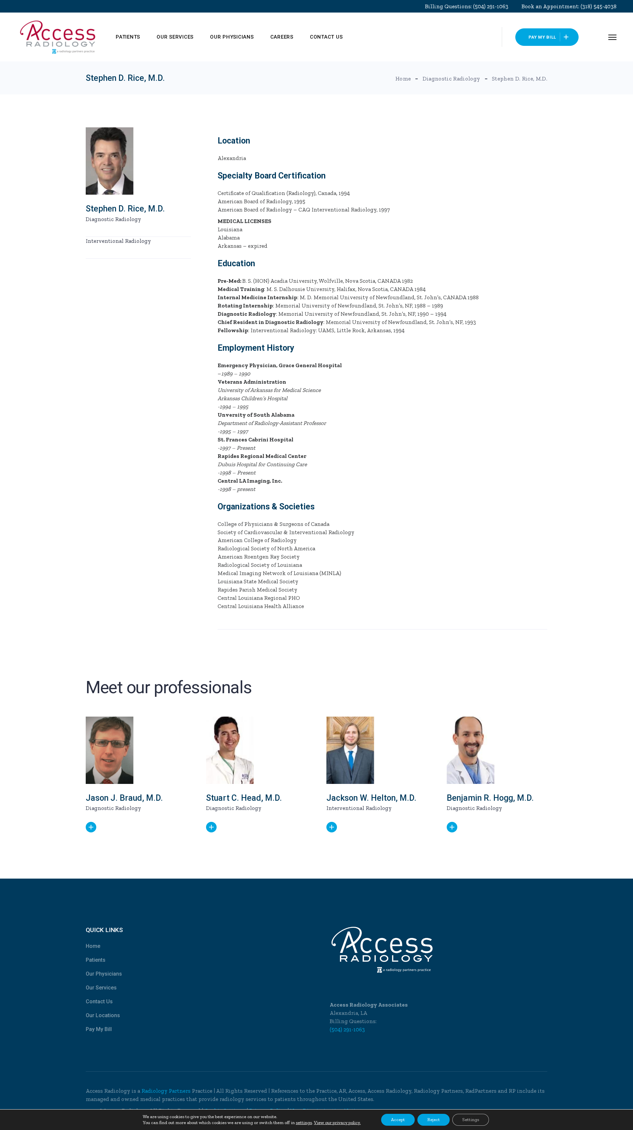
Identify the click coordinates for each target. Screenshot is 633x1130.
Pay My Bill (99, 1029)
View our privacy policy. (337, 1122)
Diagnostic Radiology (113, 219)
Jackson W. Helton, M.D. (371, 798)
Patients (96, 960)
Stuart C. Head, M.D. (244, 798)
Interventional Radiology (118, 241)
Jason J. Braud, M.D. (124, 798)
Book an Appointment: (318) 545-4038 (569, 6)
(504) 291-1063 (347, 1029)
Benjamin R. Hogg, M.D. (490, 798)
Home (93, 946)
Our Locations (103, 1015)
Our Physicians (104, 974)
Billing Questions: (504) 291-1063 (466, 6)
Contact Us (99, 1001)
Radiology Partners (166, 1090)
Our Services (101, 988)
